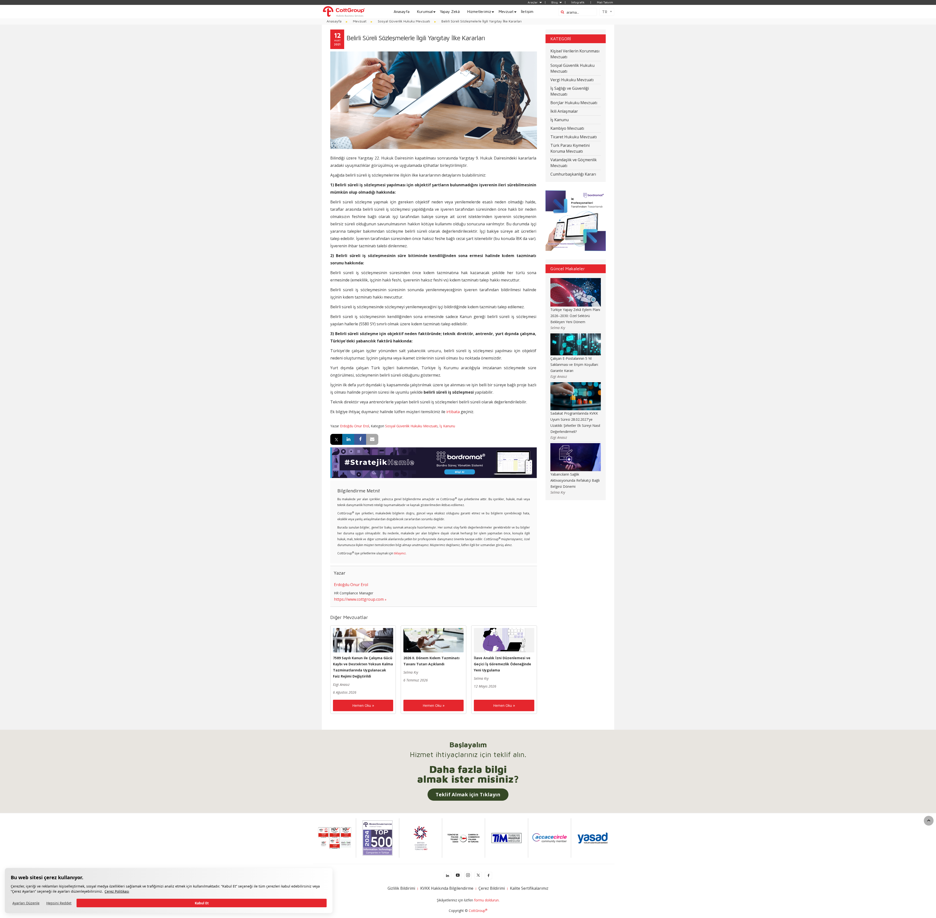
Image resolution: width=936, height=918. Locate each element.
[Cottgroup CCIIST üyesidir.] (463, 837)
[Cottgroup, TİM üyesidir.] (506, 837)
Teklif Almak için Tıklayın (468, 794)
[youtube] (457, 875)
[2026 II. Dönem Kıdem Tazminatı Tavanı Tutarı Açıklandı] (433, 640)
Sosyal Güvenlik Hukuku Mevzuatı (411, 426)
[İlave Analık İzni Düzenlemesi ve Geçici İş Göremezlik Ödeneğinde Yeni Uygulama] (504, 640)
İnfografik (578, 2)
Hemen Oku (361, 705)
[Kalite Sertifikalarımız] (334, 837)
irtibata (453, 411)
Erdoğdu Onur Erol (354, 426)
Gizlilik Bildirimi (401, 888)
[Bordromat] (433, 462)
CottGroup (478, 910)
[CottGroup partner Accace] (549, 837)
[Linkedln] (447, 875)
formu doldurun (486, 900)
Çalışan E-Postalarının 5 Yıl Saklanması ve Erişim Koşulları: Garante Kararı (574, 364)
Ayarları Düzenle (25, 903)
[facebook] (488, 875)
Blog (554, 2)
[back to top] (929, 821)
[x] (478, 875)
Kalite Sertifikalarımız (529, 888)
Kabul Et (202, 903)
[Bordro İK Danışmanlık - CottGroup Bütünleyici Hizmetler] (344, 11)
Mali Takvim (605, 2)
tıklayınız (400, 553)
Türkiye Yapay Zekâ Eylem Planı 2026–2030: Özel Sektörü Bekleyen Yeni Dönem (575, 315)
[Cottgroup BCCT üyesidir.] (420, 837)
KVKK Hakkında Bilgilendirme (446, 888)
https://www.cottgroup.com (359, 599)
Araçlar (533, 2)
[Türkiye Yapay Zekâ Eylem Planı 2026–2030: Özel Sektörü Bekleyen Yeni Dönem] (575, 291)
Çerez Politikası (117, 891)
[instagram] (468, 875)
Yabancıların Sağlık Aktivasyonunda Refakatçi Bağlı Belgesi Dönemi (575, 480)
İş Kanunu (447, 426)
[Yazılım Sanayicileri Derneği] (592, 837)
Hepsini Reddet (58, 903)
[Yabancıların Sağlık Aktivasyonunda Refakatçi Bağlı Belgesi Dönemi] (575, 457)
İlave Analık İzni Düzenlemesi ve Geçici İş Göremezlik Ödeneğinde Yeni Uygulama (502, 664)
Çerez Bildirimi (491, 888)
